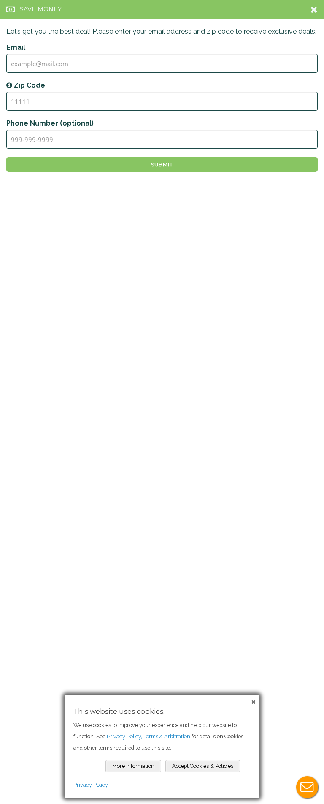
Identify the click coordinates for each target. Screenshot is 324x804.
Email (15, 47)
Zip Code (28, 85)
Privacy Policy (90, 785)
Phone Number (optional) (50, 123)
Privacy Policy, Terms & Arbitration (148, 736)
